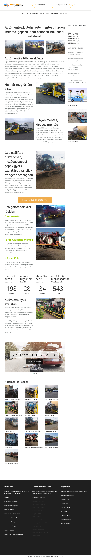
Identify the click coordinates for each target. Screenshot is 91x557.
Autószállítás (44, 13)
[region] (35, 358)
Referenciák (54, 13)
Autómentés (34, 13)
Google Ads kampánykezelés (42, 556)
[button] (7, 357)
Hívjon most (25, 362)
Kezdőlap (25, 13)
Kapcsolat (63, 13)
